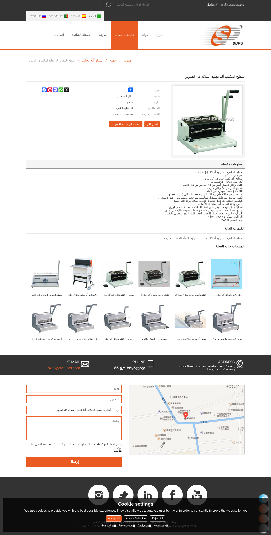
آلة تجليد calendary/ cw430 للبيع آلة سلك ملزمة (46, 339)
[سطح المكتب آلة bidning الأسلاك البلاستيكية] (46, 274)
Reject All (157, 518)
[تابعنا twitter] (123, 495)
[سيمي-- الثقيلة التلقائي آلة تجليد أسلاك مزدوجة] (118, 274)
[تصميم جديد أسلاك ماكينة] (154, 318)
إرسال (74, 462)
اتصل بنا (59, 35)
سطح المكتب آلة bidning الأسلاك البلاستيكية (46, 295)
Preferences (126, 525)
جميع (113, 60)
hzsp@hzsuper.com (232, 4)
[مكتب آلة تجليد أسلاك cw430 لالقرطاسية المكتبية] (190, 318)
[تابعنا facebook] (172, 495)
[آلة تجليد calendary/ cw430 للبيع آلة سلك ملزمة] (46, 318)
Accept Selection (136, 518)
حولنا (145, 35)
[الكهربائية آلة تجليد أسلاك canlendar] (82, 274)
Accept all (114, 518)
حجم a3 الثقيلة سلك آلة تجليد (118, 339)
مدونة (103, 35)
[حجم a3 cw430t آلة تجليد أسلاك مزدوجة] (226, 318)
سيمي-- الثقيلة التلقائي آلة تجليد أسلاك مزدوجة (118, 295)
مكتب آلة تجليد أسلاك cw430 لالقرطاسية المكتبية (190, 339)
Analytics (143, 525)
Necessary (160, 525)
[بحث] (108, 4)
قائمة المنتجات (124, 35)
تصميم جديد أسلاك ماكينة (154, 339)
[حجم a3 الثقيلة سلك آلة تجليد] (118, 318)
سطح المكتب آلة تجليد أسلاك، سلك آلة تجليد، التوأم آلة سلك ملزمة (203, 238)
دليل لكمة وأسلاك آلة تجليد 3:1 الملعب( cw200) (226, 295)
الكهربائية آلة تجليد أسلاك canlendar (82, 295)
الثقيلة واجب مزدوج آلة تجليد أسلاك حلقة (154, 295)
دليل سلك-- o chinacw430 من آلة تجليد (82, 339)
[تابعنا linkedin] (147, 495)
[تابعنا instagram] (98, 495)
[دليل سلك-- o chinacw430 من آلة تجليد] (82, 318)
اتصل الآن (152, 124)
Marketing (107, 525)
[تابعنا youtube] (197, 495)
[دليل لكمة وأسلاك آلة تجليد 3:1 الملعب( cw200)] (226, 274)
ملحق (116, 450)
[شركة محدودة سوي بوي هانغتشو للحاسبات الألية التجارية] (223, 35)
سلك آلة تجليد (92, 60)
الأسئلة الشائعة (81, 35)
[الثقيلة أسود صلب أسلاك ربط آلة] (190, 274)
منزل (159, 35)
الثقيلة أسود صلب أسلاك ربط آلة (190, 295)
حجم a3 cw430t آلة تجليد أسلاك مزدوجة (226, 339)
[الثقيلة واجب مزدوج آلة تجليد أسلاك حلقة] (154, 274)
